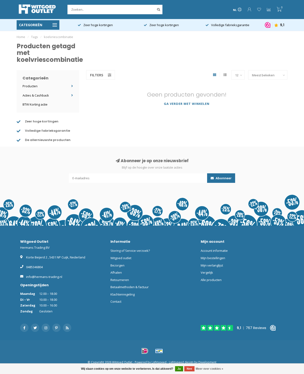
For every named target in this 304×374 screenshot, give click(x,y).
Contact (115, 301)
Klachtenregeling (122, 294)
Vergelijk (207, 272)
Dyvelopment (207, 362)
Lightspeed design (181, 362)
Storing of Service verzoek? (130, 250)
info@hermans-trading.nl (44, 277)
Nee (189, 368)
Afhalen (116, 272)
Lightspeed (159, 362)
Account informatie (214, 250)
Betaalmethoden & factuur (129, 287)
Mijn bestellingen (213, 258)
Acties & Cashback (36, 95)
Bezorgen (117, 265)
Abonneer (223, 178)
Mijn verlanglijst (212, 265)
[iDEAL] (145, 351)
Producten (30, 86)
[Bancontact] (159, 351)
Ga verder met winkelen (186, 104)
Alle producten (211, 280)
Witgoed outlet (120, 258)
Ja (179, 368)
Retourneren (119, 280)
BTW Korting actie (35, 104)
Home (21, 37)
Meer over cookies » (209, 368)
